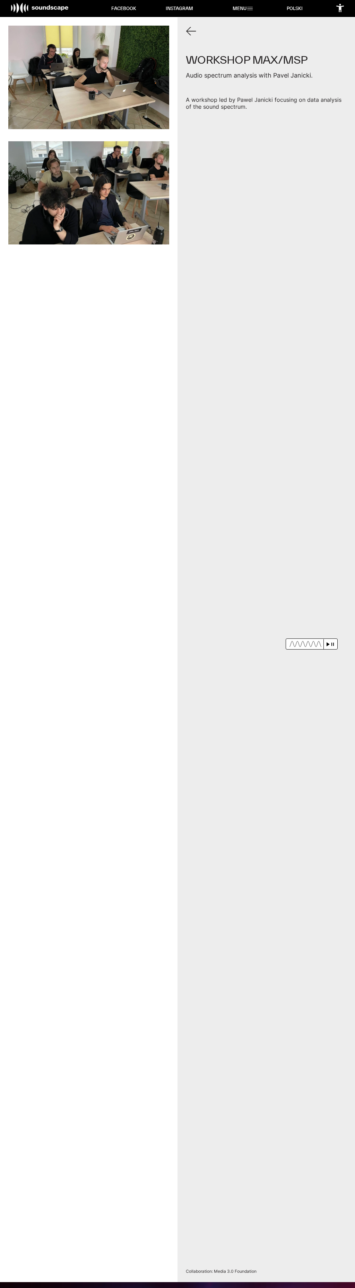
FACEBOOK (123, 8)
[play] (328, 644)
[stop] (332, 644)
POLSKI (295, 8)
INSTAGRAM (179, 8)
